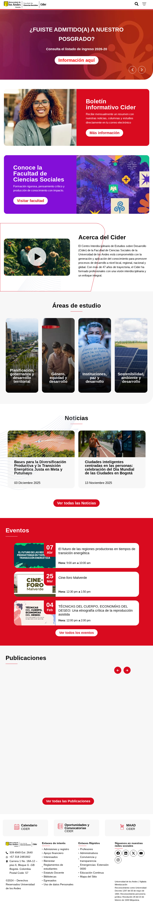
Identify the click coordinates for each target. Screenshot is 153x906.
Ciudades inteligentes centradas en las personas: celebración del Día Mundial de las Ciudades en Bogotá (109, 467)
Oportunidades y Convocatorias (77, 826)
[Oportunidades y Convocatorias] (60, 826)
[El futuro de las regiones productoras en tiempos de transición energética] (35, 555)
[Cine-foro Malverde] (35, 584)
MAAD (131, 825)
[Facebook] (118, 853)
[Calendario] (17, 827)
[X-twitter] (133, 853)
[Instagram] (118, 860)
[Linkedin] (125, 853)
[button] (132, 69)
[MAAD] (122, 827)
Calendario (29, 825)
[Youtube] (141, 853)
